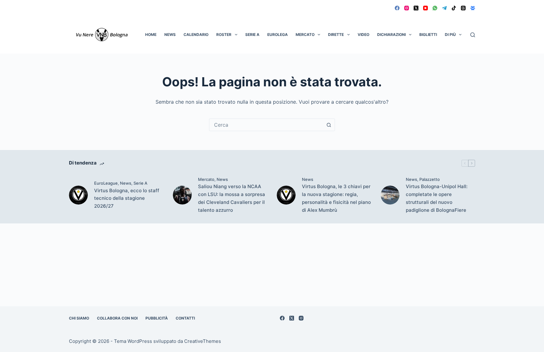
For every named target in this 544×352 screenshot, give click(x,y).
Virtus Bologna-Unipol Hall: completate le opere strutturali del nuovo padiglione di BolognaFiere (437, 198)
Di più (450, 34)
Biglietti (428, 34)
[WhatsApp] (435, 8)
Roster (223, 34)
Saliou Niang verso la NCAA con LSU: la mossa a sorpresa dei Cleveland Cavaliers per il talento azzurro (231, 198)
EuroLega (277, 34)
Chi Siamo (79, 318)
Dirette (336, 34)
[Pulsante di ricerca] (329, 125)
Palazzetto (429, 179)
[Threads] (463, 8)
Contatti (185, 318)
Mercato (305, 34)
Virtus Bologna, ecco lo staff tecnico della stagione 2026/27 (126, 198)
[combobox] (266, 124)
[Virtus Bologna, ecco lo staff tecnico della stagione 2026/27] (78, 195)
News (170, 34)
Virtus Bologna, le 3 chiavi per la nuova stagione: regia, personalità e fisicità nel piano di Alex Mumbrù (336, 198)
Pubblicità (156, 318)
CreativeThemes (202, 341)
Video (363, 34)
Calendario (196, 34)
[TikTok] (453, 8)
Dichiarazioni (391, 34)
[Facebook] (397, 8)
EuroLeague (106, 183)
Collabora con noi (117, 318)
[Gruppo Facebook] (472, 8)
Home (150, 34)
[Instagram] (406, 8)
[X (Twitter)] (416, 8)
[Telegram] (444, 8)
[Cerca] (472, 34)
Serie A (252, 34)
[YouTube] (425, 8)
